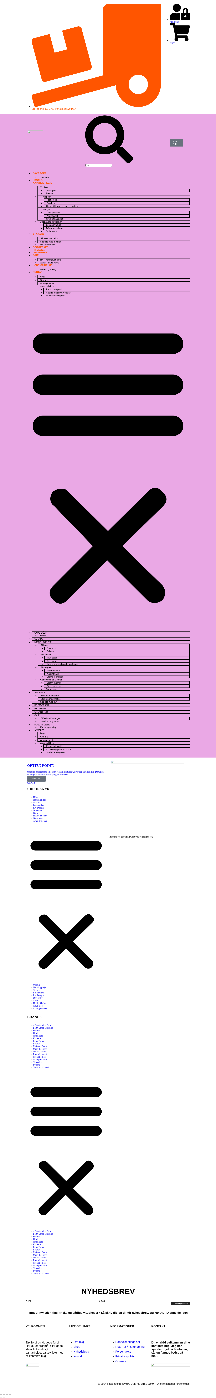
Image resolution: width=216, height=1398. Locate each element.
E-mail (102, 1301)
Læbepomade (53, 212)
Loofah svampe (53, 225)
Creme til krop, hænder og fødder (62, 206)
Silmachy (37, 1062)
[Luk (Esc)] (10, 1394)
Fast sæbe (52, 200)
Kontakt (38, 272)
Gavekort (44, 177)
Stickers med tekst (49, 238)
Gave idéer (39, 173)
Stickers (38, 234)
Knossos (37, 1038)
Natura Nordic (39, 1051)
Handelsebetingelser (55, 295)
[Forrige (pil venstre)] (1, 1397)
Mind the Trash (40, 1049)
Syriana (36, 1064)
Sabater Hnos (39, 1057)
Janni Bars (38, 1035)
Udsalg (37, 180)
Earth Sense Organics (43, 1028)
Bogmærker (40, 247)
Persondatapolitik (54, 289)
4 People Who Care (42, 1025)
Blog (42, 276)
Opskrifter (40, 252)
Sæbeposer (51, 231)
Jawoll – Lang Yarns (49, 262)
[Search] (109, 162)
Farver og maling (48, 269)
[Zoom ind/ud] (1, 1394)
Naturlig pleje (42, 183)
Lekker (36, 1043)
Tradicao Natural (41, 1067)
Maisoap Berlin (40, 1046)
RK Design (39, 250)
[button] (108, 464)
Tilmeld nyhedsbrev (181, 1304)
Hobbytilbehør (42, 265)
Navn (28, 1301)
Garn (36, 255)
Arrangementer (40, 821)
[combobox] (98, 165)
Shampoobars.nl (40, 1059)
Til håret (44, 187)
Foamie (36, 1030)
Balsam (49, 193)
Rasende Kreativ (40, 1054)
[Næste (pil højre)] (4, 1397)
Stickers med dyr (48, 244)
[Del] (7, 1394)
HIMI (35, 1033)
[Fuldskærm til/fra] (4, 1394)
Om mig (44, 280)
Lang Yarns (38, 1041)
